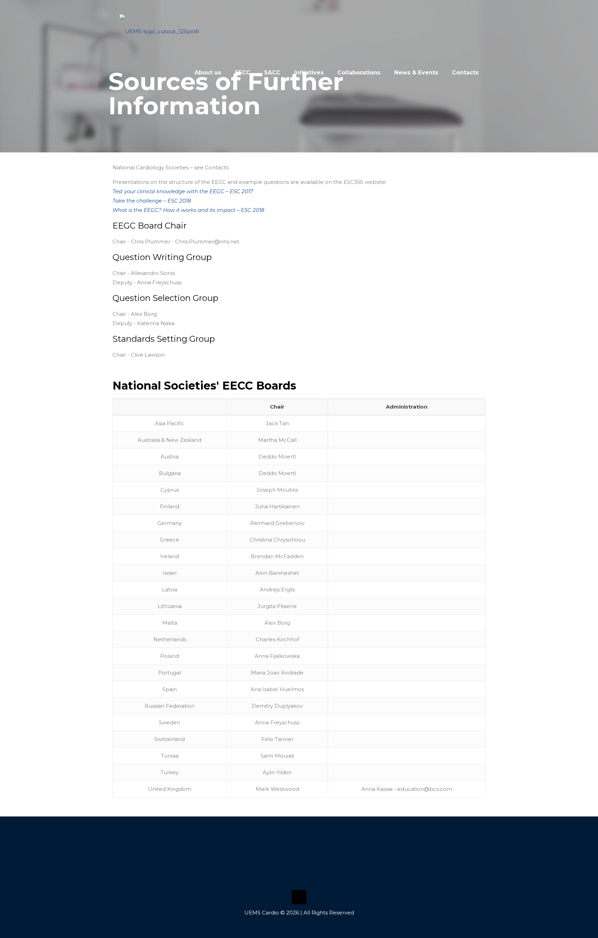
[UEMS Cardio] (159, 24)
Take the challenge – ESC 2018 (151, 200)
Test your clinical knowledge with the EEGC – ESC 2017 (182, 191)
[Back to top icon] (299, 897)
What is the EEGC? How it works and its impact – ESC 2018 (188, 210)
